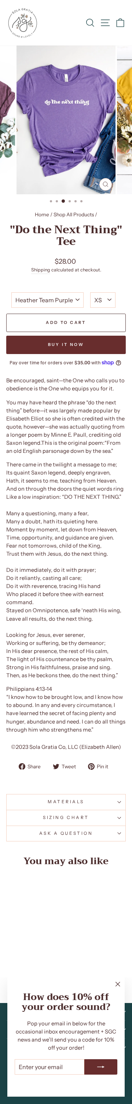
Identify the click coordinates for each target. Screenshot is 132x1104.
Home (42, 214)
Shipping (40, 270)
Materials (66, 801)
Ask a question (66, 833)
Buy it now (66, 344)
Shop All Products (74, 214)
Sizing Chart (66, 817)
